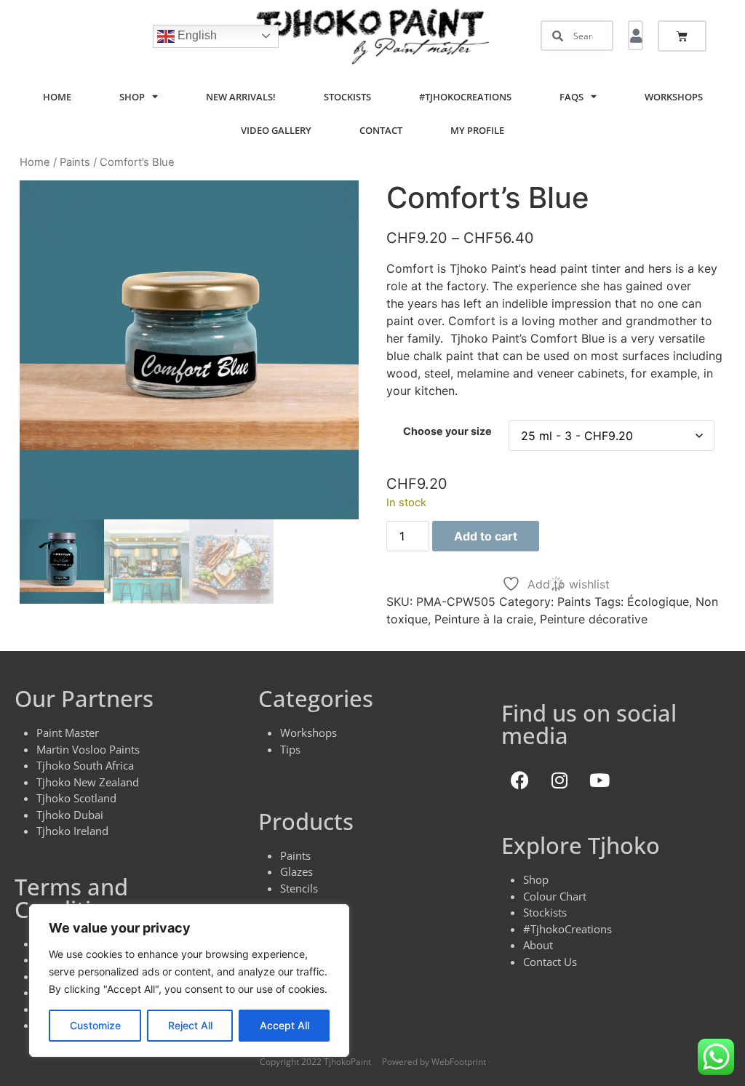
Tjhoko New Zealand (87, 782)
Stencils (299, 888)
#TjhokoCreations (465, 96)
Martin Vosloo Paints (88, 749)
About (538, 945)
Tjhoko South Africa (85, 765)
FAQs (571, 96)
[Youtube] (599, 780)
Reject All (190, 1025)
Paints (75, 162)
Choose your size (447, 431)
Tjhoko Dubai (69, 814)
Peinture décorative (594, 619)
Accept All (284, 1025)
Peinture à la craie (483, 619)
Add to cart (485, 536)
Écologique (658, 601)
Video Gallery (276, 130)
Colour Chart (554, 896)
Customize (95, 1025)
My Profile (477, 130)
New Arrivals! (241, 96)
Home (57, 96)
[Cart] (682, 36)
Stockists (347, 96)
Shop (132, 96)
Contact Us (550, 961)
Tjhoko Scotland (76, 798)
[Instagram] (559, 780)
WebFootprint (458, 1061)
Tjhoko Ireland (72, 830)
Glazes (296, 871)
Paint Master (67, 732)
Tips (290, 749)
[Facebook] (519, 780)
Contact (380, 130)
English (196, 35)
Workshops (674, 96)
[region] (189, 980)
